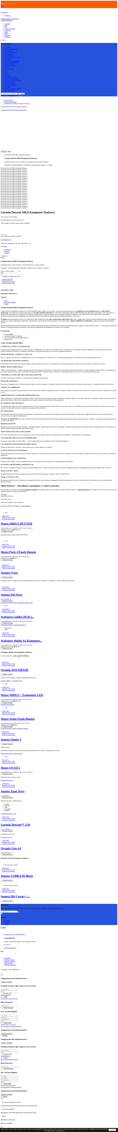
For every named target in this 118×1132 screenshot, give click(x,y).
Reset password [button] (16, 1026)
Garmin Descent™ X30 (15, 824)
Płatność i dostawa (9, 961)
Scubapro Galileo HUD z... (17, 616)
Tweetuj (6, 251)
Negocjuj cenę (6, 239)
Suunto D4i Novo (11, 594)
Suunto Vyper (9, 572)
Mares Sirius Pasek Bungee (18, 718)
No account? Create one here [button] (9, 998)
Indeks (3, 496)
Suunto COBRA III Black (17, 875)
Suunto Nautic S (11, 739)
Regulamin (7, 958)
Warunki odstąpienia (10, 965)
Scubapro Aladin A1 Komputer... (21, 640)
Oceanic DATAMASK (14, 670)
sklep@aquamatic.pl (10, 948)
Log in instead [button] (5, 1026)
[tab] (59, 240)
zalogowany (11, 243)
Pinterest (6, 253)
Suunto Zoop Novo (12, 791)
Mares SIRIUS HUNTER (16, 523)
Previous (3, 151)
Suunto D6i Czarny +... (15, 896)
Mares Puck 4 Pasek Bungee (18, 552)
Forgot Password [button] (6, 995)
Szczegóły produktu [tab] (10, 302)
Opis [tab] (5, 300)
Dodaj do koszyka (6, 279)
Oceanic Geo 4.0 (11, 848)
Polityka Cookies (9, 960)
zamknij (112, 1130)
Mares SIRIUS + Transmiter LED (22, 695)
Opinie (6, 304)
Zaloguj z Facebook (6, 982)
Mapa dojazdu (8, 963)
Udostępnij (7, 249)
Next (9, 151)
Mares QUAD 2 (10, 767)
